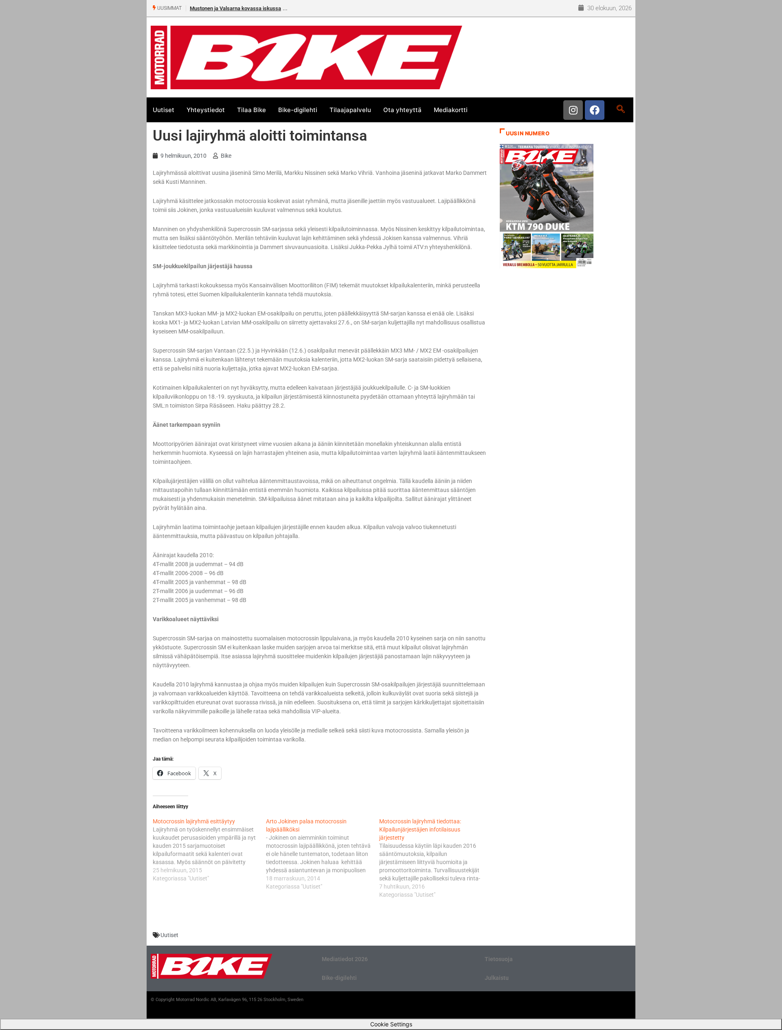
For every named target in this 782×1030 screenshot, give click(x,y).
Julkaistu (497, 978)
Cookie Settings (391, 1024)
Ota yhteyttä (402, 110)
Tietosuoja (499, 959)
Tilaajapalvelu (350, 110)
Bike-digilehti (297, 110)
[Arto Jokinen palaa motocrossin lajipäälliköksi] (322, 854)
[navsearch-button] (620, 110)
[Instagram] (573, 110)
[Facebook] (594, 110)
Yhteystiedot (206, 110)
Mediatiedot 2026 (345, 959)
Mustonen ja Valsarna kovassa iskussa (235, 8)
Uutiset (163, 110)
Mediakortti (451, 110)
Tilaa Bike (251, 110)
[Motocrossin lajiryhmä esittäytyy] (209, 849)
